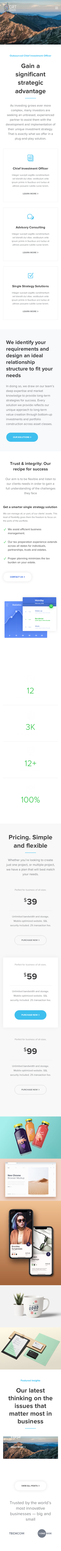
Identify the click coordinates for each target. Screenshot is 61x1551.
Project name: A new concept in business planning (30, 1133)
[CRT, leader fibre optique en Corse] (10, 7)
